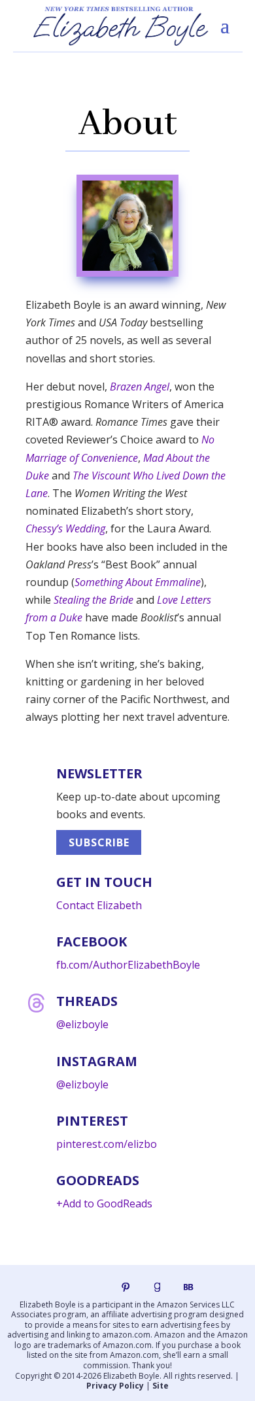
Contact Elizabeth (99, 905)
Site (160, 1385)
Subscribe (99, 842)
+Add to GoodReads (104, 1203)
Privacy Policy (115, 1385)
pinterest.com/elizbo (106, 1144)
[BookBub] (188, 1287)
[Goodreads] (157, 1287)
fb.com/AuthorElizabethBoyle (128, 965)
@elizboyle (82, 1024)
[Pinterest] (125, 1287)
